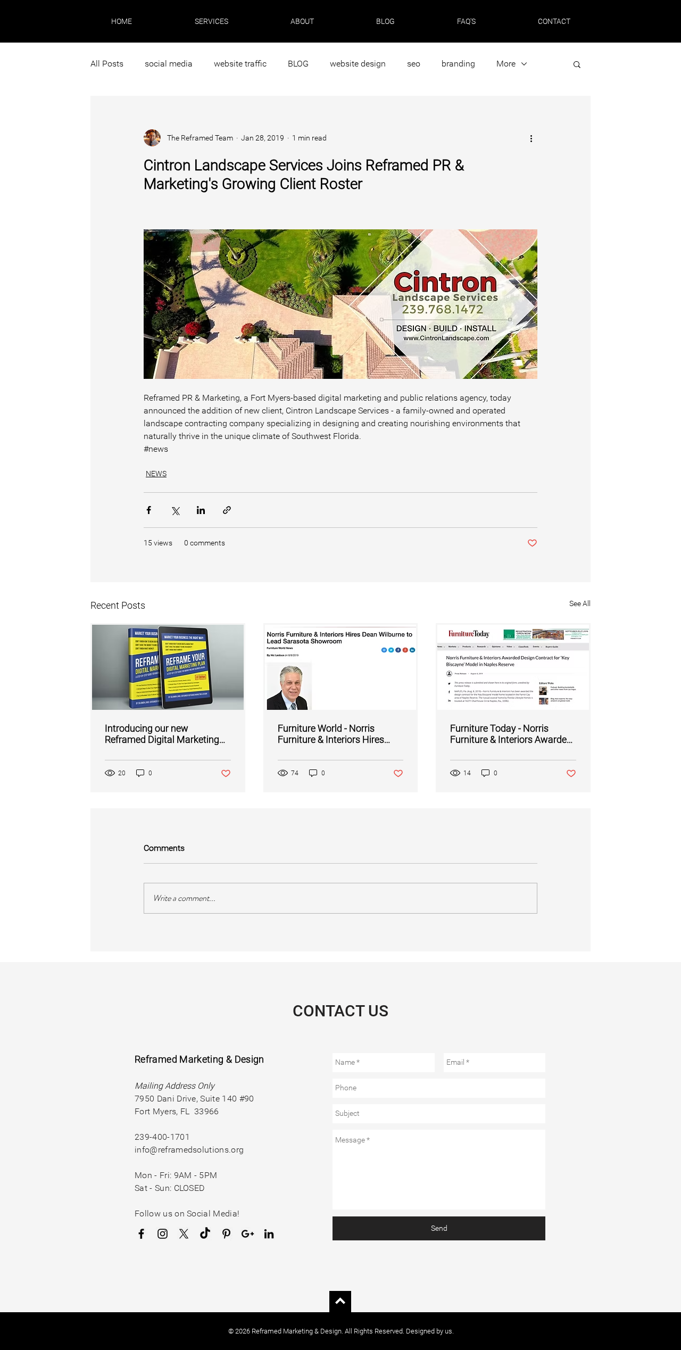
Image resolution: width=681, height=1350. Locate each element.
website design (358, 64)
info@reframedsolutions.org (189, 1150)
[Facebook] (141, 1233)
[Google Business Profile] (247, 1233)
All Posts (106, 64)
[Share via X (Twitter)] (175, 510)
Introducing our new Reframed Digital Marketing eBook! (162, 734)
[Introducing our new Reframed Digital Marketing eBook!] (168, 667)
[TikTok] (205, 1233)
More (506, 64)
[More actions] (531, 137)
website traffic (240, 64)
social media (169, 64)
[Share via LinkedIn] (201, 510)
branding (458, 64)
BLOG (298, 64)
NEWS (156, 473)
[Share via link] (227, 510)
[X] (183, 1233)
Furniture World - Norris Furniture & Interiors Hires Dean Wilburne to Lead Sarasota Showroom (331, 734)
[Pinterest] (226, 1233)
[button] (211, 21)
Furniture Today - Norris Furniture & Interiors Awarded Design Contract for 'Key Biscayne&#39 (511, 734)
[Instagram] (162, 1233)
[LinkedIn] (269, 1233)
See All (580, 603)
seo (413, 64)
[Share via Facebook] (149, 510)
